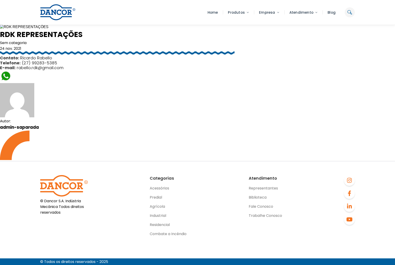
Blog (332, 12)
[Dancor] (57, 12)
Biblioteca (258, 197)
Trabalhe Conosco (265, 215)
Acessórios (159, 188)
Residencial (160, 224)
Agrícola (157, 206)
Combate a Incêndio (168, 233)
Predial (156, 197)
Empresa (267, 12)
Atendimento (301, 12)
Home (213, 12)
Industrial (158, 215)
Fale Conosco (261, 206)
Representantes (263, 188)
